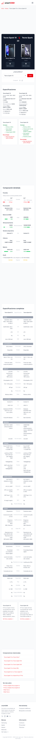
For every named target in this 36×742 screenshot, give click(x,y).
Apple (3, 725)
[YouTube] (7, 716)
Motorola (3, 729)
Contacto (21, 723)
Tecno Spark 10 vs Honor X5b (11, 668)
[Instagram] (5, 716)
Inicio (2, 8)
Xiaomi (3, 727)
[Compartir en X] (20, 80)
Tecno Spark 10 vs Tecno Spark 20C (13, 664)
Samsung (4, 723)
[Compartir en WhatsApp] (22, 80)
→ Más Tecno (6, 689)
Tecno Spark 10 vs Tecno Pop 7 (11, 657)
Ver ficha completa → (8, 619)
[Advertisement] (18, 165)
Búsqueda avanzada (25, 710)
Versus (6, 8)
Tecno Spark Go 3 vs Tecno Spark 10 (13, 672)
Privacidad (22, 725)
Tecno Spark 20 (26, 58)
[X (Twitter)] (2, 716)
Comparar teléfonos (24, 708)
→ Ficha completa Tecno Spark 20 (11, 687)
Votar (30, 75)
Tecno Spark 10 (10, 58)
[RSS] (10, 716)
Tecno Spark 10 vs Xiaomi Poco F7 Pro (13, 675)
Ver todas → (4, 732)
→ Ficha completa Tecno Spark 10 (11, 685)
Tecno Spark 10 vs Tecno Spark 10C (13, 660)
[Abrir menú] (32, 3)
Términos (21, 727)
